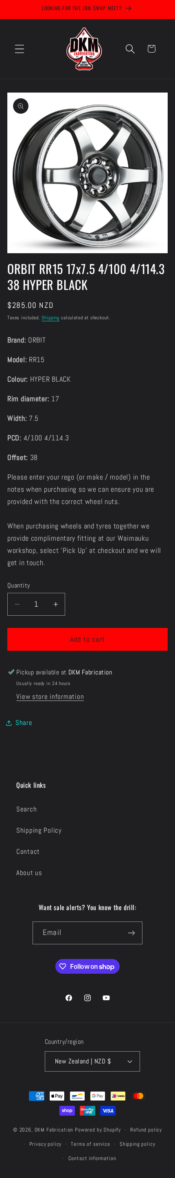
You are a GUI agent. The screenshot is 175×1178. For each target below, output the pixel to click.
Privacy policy (45, 1143)
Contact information (92, 1158)
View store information (50, 696)
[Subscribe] (131, 933)
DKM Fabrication (54, 1129)
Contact (28, 851)
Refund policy (146, 1129)
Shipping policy (137, 1143)
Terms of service (90, 1143)
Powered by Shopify (98, 1129)
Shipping (50, 317)
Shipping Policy (39, 830)
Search (26, 809)
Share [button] (24, 722)
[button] (20, 49)
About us (29, 873)
